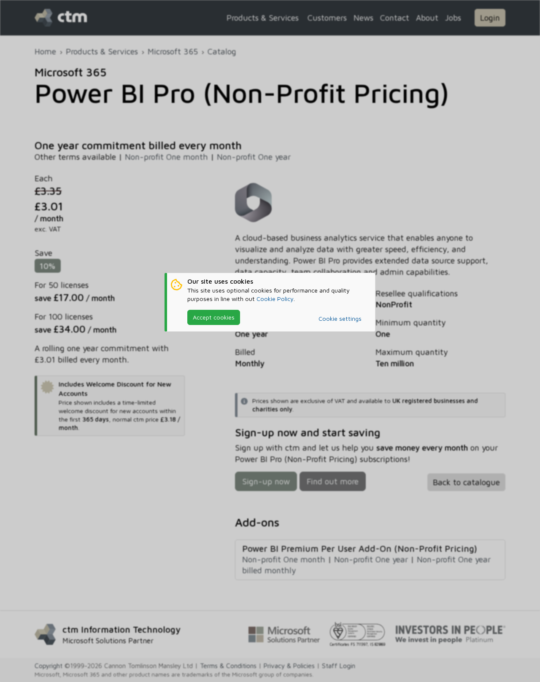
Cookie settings (340, 318)
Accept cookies (214, 317)
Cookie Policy (275, 298)
